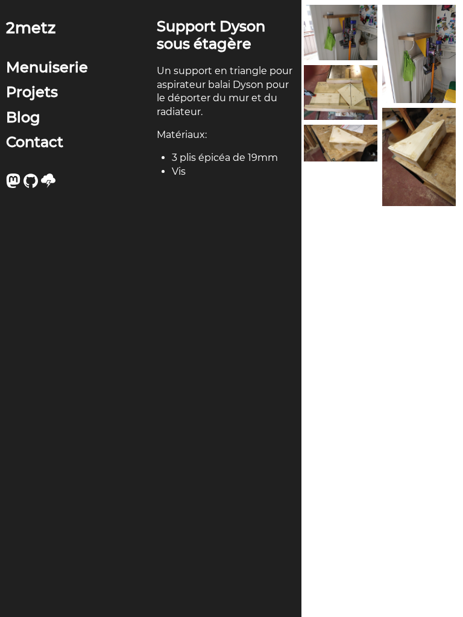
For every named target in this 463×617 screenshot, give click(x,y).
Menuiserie (47, 67)
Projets (32, 92)
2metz (30, 27)
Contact (34, 142)
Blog (23, 117)
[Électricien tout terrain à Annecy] (49, 184)
